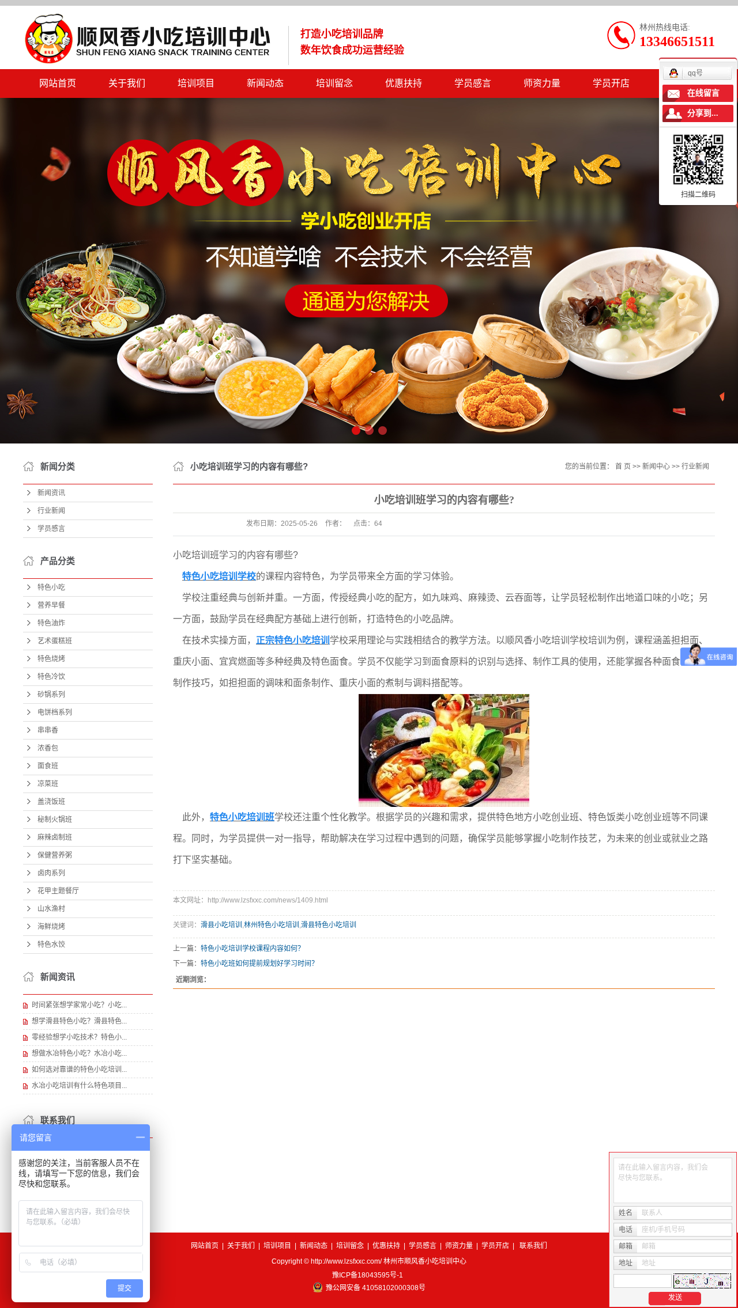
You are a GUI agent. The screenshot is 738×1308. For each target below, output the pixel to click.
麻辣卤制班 (54, 837)
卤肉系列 (51, 873)
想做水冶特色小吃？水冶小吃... (79, 1053)
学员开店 (611, 83)
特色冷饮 (51, 677)
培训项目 (196, 83)
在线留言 (703, 93)
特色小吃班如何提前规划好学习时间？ (259, 964)
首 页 (623, 466)
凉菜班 (47, 784)
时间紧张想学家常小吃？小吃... (79, 1005)
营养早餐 (51, 605)
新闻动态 (265, 83)
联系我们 (533, 1246)
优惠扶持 (403, 83)
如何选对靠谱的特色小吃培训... (79, 1070)
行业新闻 (51, 511)
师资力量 (542, 83)
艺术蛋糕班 (54, 641)
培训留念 (334, 83)
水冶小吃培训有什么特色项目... (79, 1086)
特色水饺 (51, 945)
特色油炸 (51, 623)
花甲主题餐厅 (58, 891)
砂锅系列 (51, 695)
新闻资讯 (51, 493)
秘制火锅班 (54, 820)
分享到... (702, 113)
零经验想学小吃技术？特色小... (79, 1037)
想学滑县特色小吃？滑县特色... (79, 1021)
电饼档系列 (54, 712)
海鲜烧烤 (51, 927)
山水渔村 (51, 909)
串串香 (47, 730)
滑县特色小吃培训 (328, 925)
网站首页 (57, 83)
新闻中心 (656, 466)
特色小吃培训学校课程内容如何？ (252, 949)
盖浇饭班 (51, 802)
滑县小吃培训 (221, 925)
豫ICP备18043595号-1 (367, 1275)
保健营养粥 (54, 855)
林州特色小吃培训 (271, 925)
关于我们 (126, 83)
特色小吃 (51, 587)
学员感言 (472, 83)
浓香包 (47, 748)
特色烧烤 (51, 659)
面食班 (47, 766)
